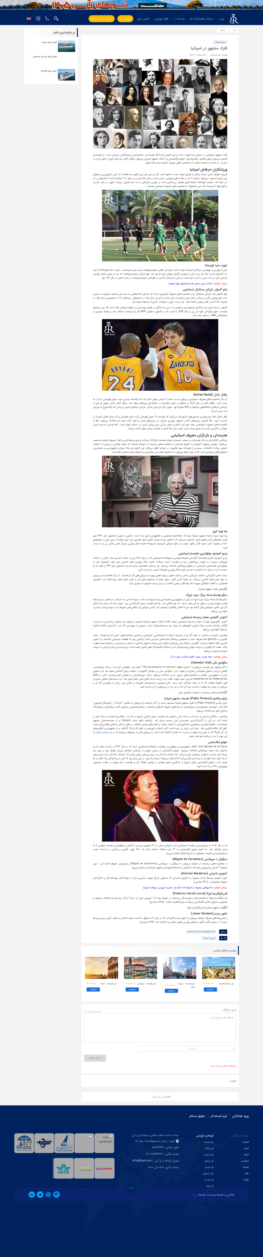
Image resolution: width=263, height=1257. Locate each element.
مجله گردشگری (240, 1135)
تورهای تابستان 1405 (101, 19)
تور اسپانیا (107, 732)
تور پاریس (209, 1167)
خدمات (180, 18)
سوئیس (245, 1161)
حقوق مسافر (197, 1115)
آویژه (195, 1194)
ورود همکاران (240, 1115)
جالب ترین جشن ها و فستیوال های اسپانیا (190, 283)
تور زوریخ (209, 1161)
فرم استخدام (219, 1115)
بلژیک (246, 1179)
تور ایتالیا (209, 1148)
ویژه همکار (125, 19)
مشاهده (210, 989)
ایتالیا (246, 1154)
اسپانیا (222, 30)
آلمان (246, 1148)
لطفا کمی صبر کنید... (160, 1097)
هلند (247, 1173)
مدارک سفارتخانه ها (201, 18)
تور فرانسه (209, 1142)
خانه (235, 30)
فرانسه (246, 1142)
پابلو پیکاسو (221, 703)
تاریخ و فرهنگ (220, 42)
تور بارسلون (208, 1173)
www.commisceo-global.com (201, 931)
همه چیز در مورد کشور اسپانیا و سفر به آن (191, 657)
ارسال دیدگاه (95, 1058)
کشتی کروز (143, 18)
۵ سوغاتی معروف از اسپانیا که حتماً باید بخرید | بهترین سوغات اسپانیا (178, 888)
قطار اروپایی (161, 18)
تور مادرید (172, 687)
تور (222, 18)
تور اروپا (210, 1186)
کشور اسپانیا (207, 174)
